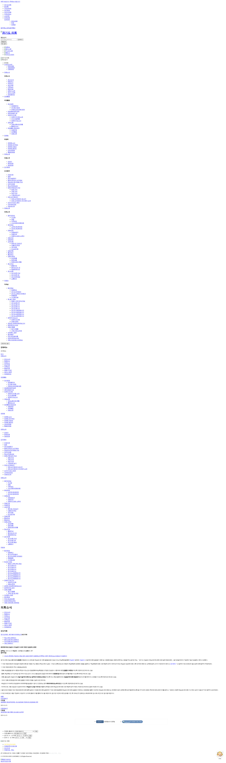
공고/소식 (11, 80)
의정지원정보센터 (13, 338)
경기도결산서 (15, 308)
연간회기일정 (15, 107)
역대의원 (10, 165)
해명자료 (10, 89)
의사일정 (10, 104)
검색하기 (20, 39)
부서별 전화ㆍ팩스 (55, 753)
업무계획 (14, 260)
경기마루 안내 (15, 273)
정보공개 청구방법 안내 (15, 182)
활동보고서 (14, 126)
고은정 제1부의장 (16, 226)
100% (8, 28)
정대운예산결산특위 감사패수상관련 (12, 712)
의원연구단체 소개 (17, 117)
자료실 (6, 280)
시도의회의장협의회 (17, 223)
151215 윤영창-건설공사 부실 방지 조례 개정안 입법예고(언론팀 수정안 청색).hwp (29, 656)
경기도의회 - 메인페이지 (8, 634)
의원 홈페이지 (8, 733)
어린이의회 (7, 12)
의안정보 (7, 10)
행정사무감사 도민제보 (15, 180)
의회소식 (7, 72)
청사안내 (10, 264)
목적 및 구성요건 (16, 243)
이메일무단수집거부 (10, 746)
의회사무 (14, 133)
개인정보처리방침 (10, 744)
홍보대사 (10, 254)
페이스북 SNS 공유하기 (11, 639)
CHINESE (11, 69)
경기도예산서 (15, 306)
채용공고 (10, 81)
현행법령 (14, 295)
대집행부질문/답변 (13, 111)
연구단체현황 (15, 119)
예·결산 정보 (12, 299)
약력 (12, 219)
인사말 (13, 217)
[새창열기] (7, 47)
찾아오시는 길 (15, 267)
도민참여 (7, 167)
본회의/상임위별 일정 (18, 109)
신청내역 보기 (15, 195)
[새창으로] (7, 49)
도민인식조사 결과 (13, 202)
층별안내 (14, 265)
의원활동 (14, 132)
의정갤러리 (11, 94)
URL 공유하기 (8, 643)
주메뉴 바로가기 (15, 1)
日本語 (13, 24)
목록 (2, 696)
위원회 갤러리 (12, 148)
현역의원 (10, 163)
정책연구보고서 (16, 120)
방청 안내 (14, 189)
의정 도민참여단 (13, 197)
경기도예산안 (15, 303)
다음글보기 (4, 708)
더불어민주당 (15, 245)
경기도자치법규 (16, 292)
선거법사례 (14, 297)
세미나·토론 (11, 93)
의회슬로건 (14, 232)
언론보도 (10, 87)
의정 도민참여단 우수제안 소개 (21, 200)
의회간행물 (11, 327)
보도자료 (10, 85)
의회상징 (10, 230)
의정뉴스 (10, 83)
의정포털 (7, 18)
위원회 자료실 (12, 146)
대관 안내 (14, 193)
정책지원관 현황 (16, 262)
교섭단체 (10, 241)
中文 (12, 23)
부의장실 (10, 225)
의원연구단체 (12, 115)
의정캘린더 (14, 106)
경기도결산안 (15, 305)
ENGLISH (14, 21)
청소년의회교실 (13, 186)
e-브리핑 (7, 16)
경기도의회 (7, 5)
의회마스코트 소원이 (17, 236)
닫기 (2, 354)
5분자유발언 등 (12, 113)
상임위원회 (11, 150)
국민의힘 (14, 247)
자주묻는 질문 (12, 332)
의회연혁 (10, 251)
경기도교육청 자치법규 (18, 293)
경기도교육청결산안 (17, 312)
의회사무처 (11, 256)
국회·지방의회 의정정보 (15, 340)
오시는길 (7, 748)
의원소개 (7, 154)
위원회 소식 (11, 143)
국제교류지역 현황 (17, 124)
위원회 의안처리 (13, 145)
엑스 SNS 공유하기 (10, 638)
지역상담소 (7, 14)
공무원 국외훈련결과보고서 (16, 323)
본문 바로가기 (5, 1)
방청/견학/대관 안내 (14, 187)
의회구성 (10, 238)
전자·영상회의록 (13, 336)
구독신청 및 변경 (16, 331)
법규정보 (10, 288)
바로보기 (58, 656)
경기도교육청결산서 (17, 316)
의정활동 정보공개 (13, 128)
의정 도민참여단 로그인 (18, 199)
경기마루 (10, 271)
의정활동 (7, 96)
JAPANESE (11, 67)
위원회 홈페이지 (9, 731)
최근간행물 (14, 329)
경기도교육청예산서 (17, 314)
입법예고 (14, 290)
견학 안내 (14, 191)
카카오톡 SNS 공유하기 (11, 641)
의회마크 (14, 234)
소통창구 (14, 278)
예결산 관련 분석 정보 (18, 301)
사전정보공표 (12, 204)
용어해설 (10, 334)
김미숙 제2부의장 (16, 228)
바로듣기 (64, 656)
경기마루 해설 (15, 277)
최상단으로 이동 (6, 761)
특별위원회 (11, 152)
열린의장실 (11, 215)
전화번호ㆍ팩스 (9, 750)
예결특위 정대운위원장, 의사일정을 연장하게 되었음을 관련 (19, 702)
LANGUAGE (8, 64)
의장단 (10, 161)
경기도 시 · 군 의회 (10, 735)
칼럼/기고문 (11, 91)
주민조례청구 (12, 178)
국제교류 (10, 122)
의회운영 (14, 130)
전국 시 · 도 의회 (9, 737)
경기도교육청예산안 (17, 310)
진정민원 (10, 174)
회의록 (6, 6)
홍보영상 (10, 252)
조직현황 (14, 258)
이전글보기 (4, 698)
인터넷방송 (7, 8)
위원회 (6, 135)
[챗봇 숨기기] (223, 752)
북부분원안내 (15, 269)
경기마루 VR (15, 275)
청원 (9, 176)
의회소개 (7, 208)
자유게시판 (11, 206)
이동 (36, 731)
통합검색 (3, 37)
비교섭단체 (14, 249)
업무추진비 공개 (13, 325)
